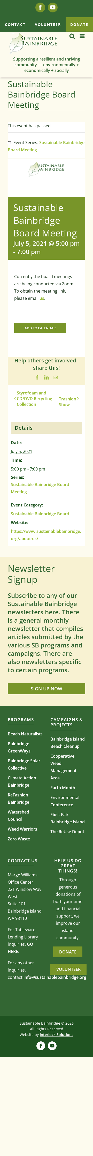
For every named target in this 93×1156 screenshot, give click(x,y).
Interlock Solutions (56, 1034)
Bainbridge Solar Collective (24, 764)
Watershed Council (18, 815)
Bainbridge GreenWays (19, 747)
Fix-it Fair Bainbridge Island (67, 818)
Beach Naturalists (25, 734)
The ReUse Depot (67, 831)
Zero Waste (19, 839)
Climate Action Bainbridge (22, 781)
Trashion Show (67, 401)
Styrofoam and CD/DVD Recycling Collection (34, 398)
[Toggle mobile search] (72, 36)
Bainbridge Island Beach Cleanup (67, 742)
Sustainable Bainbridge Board (40, 514)
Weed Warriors (22, 829)
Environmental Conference (64, 801)
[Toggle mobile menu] (82, 36)
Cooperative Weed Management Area (63, 767)
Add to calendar (40, 328)
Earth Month (62, 787)
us (42, 298)
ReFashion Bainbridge (18, 798)
